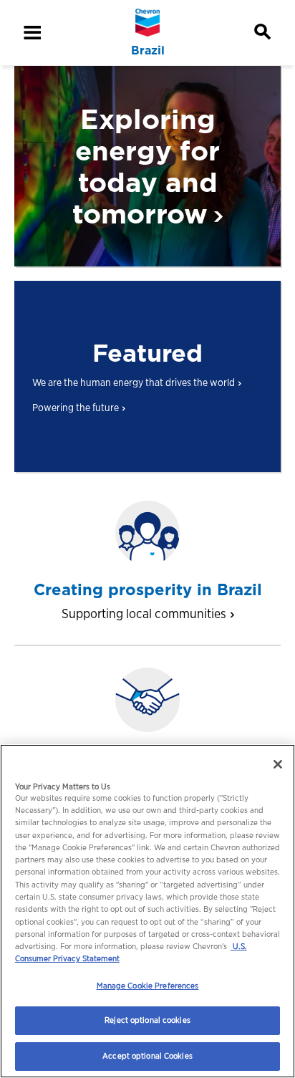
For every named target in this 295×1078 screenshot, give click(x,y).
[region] (147, 911)
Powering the (75, 407)
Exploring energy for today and (146, 166)
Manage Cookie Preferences (148, 986)
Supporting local (144, 613)
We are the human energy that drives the (133, 382)
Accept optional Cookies (147, 1056)
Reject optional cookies (147, 1020)
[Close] (278, 764)
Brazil (148, 51)
